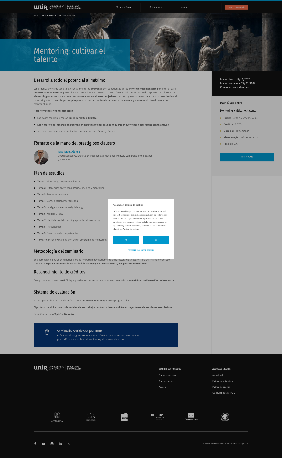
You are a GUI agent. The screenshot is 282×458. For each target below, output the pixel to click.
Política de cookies (130, 229)
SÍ (156, 240)
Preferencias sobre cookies (141, 250)
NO (126, 240)
